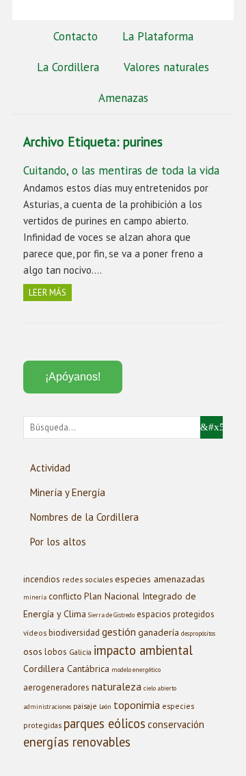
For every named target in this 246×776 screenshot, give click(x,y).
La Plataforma (157, 36)
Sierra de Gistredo (111, 615)
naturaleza (116, 686)
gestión (119, 631)
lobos (55, 652)
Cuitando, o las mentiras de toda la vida (121, 170)
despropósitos (198, 634)
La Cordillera (68, 67)
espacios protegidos (176, 614)
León (105, 707)
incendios (41, 579)
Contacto (75, 36)
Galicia (80, 652)
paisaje (85, 706)
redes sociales (87, 579)
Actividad (50, 467)
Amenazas (123, 97)
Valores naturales (166, 67)
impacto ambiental (143, 650)
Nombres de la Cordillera (84, 516)
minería (34, 597)
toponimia (136, 705)
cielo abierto (160, 688)
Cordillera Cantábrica (66, 668)
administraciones (47, 707)
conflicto (65, 596)
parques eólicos (105, 723)
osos (32, 651)
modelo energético (136, 670)
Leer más (47, 292)
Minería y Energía (67, 492)
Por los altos (58, 541)
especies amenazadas (160, 579)
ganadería (158, 632)
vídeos (34, 633)
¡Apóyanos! (72, 377)
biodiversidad (74, 632)
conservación (176, 724)
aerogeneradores (56, 687)
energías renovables (77, 742)
